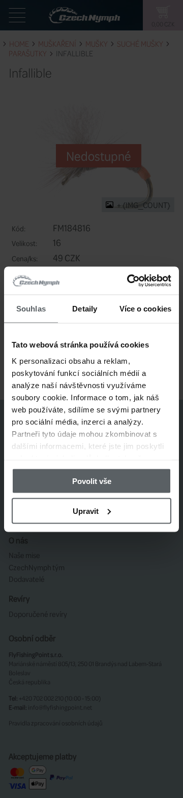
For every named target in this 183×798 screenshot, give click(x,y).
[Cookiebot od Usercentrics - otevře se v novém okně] (129, 280)
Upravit (86, 510)
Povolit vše (91, 481)
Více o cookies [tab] (145, 308)
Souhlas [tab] (31, 308)
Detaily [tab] (84, 308)
